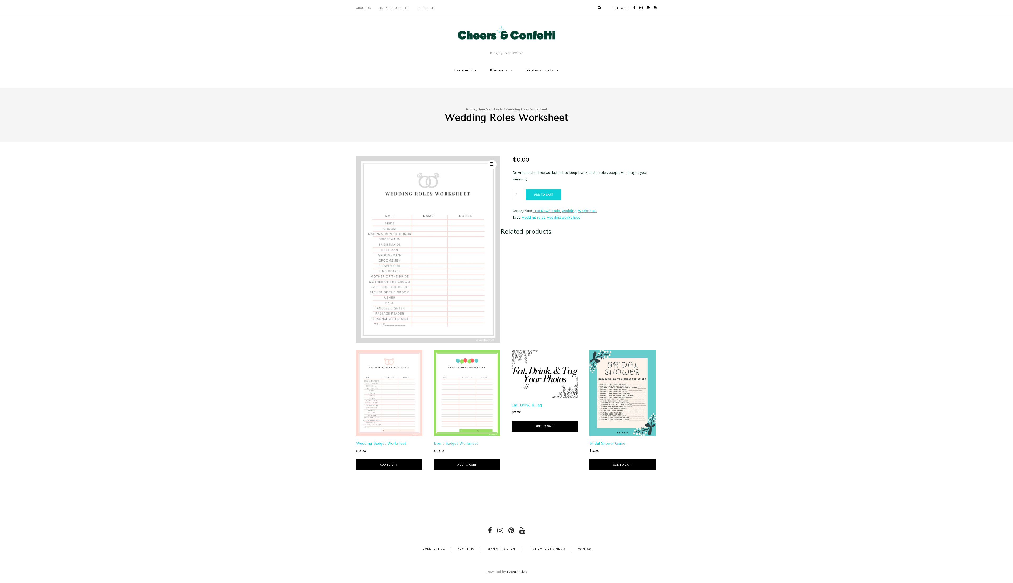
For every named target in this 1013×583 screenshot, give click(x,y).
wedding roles (534, 217)
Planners (499, 70)
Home (470, 109)
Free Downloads (491, 109)
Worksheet (587, 211)
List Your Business (394, 8)
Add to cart (543, 194)
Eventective (465, 70)
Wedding (569, 211)
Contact (585, 549)
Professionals (540, 70)
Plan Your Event (502, 549)
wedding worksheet (563, 217)
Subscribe (425, 8)
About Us (363, 8)
